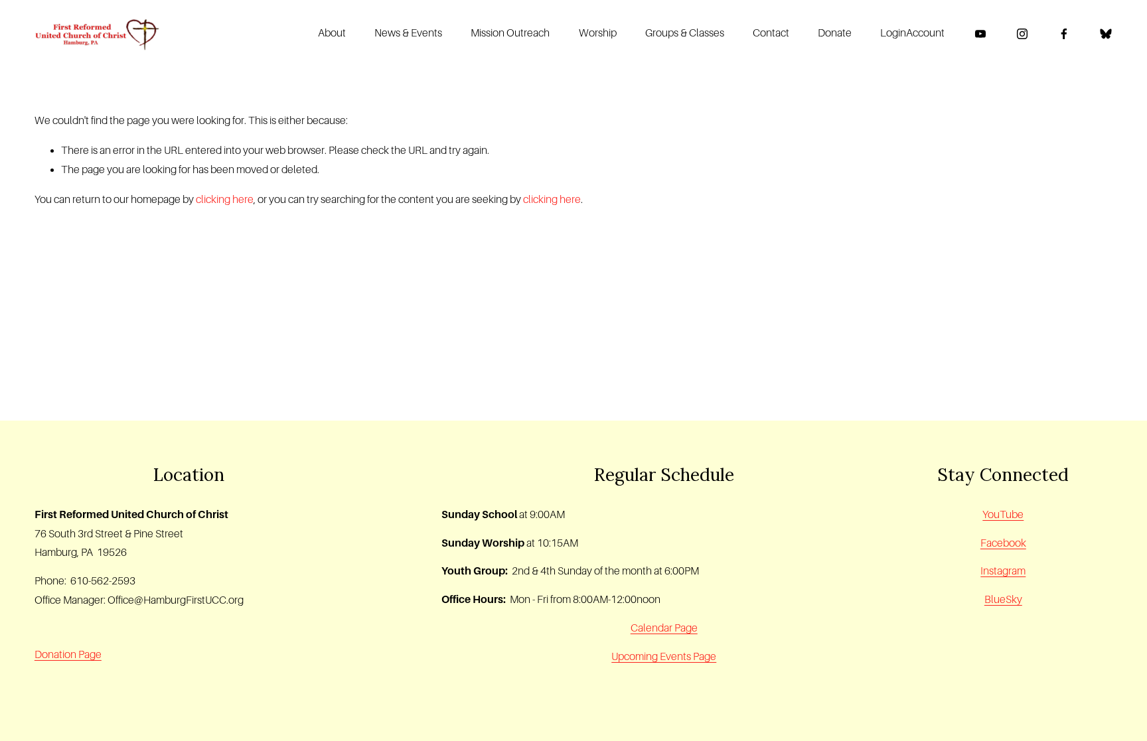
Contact (771, 33)
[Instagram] (1022, 33)
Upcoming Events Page (663, 657)
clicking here (225, 200)
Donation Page (68, 655)
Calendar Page (664, 628)
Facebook (1003, 543)
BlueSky (1003, 600)
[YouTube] (980, 33)
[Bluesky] (1105, 33)
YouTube (1003, 515)
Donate (835, 33)
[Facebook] (1064, 33)
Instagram (1003, 571)
